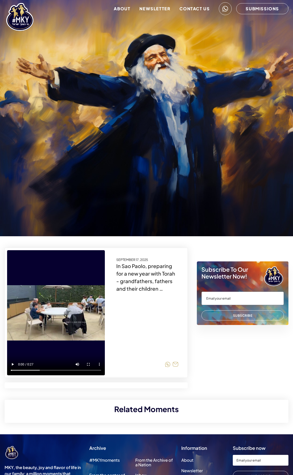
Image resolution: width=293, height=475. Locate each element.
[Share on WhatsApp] (167, 365)
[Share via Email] (175, 365)
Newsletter (154, 8)
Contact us (194, 8)
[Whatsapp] (225, 8)
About (122, 8)
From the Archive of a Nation (154, 462)
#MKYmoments (104, 460)
